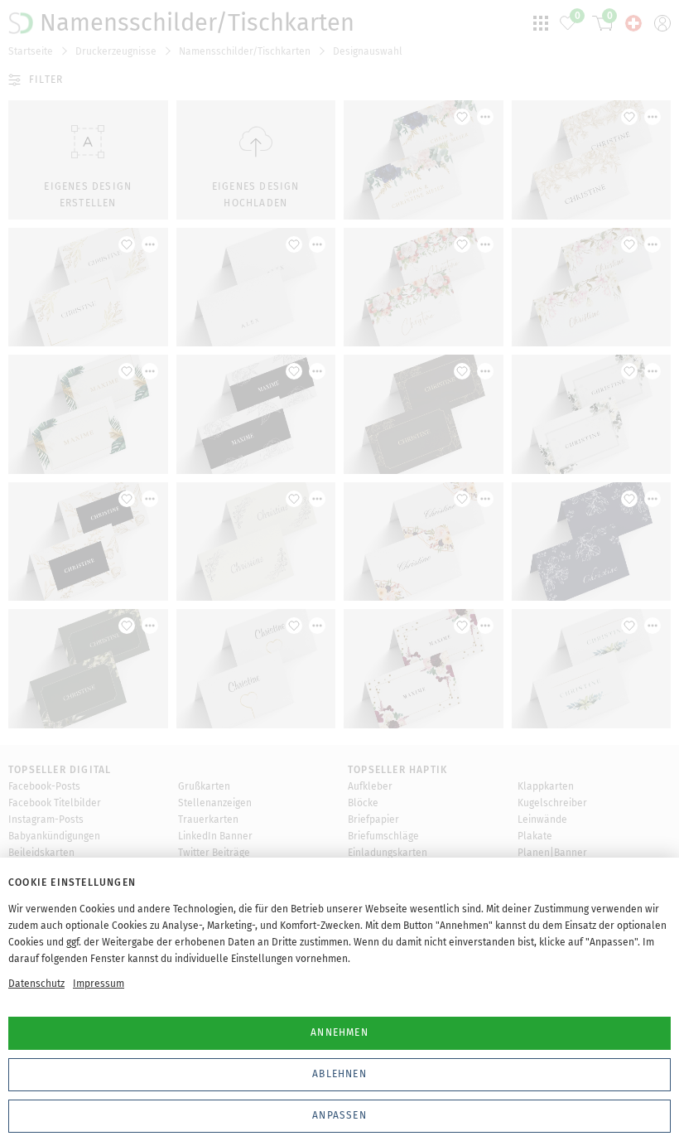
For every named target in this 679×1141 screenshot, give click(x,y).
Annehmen (339, 1032)
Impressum (98, 983)
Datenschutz (36, 983)
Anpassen (339, 1115)
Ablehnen (339, 1074)
